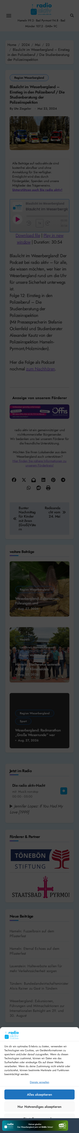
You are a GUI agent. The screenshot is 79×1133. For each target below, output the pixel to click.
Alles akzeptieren (39, 1094)
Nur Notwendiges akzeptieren (39, 1106)
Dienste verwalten (39, 1082)
